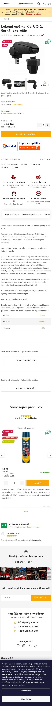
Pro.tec (48, 159)
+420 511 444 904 (28, 626)
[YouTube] (29, 645)
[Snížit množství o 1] (39, 125)
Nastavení (26, 690)
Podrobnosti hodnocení (35, 35)
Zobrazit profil (24, 562)
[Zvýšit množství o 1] (47, 125)
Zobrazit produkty (34, 14)
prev (2, 455)
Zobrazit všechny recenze (29, 527)
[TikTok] (35, 645)
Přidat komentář (26, 388)
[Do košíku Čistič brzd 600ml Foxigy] (37, 483)
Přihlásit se (41, 598)
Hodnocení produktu (30, 214)
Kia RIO (42, 321)
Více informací (16, 104)
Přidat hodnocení (26, 360)
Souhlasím (26, 699)
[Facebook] (18, 645)
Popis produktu (11, 214)
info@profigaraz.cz (28, 622)
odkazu (22, 685)
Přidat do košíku (26, 134)
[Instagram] (23, 645)
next (50, 455)
